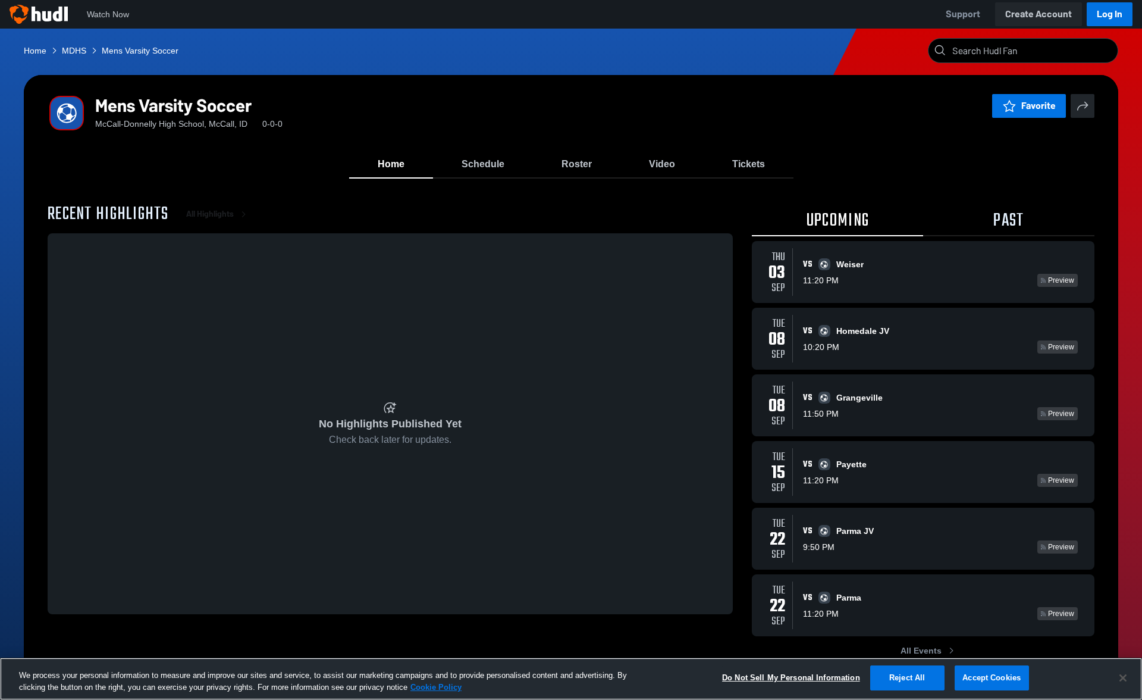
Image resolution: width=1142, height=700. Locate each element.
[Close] (1123, 678)
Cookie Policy (436, 687)
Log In (1109, 14)
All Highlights (210, 214)
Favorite (1038, 106)
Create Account (1038, 14)
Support (963, 14)
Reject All (907, 677)
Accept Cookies (991, 677)
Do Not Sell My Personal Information (791, 677)
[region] (571, 679)
